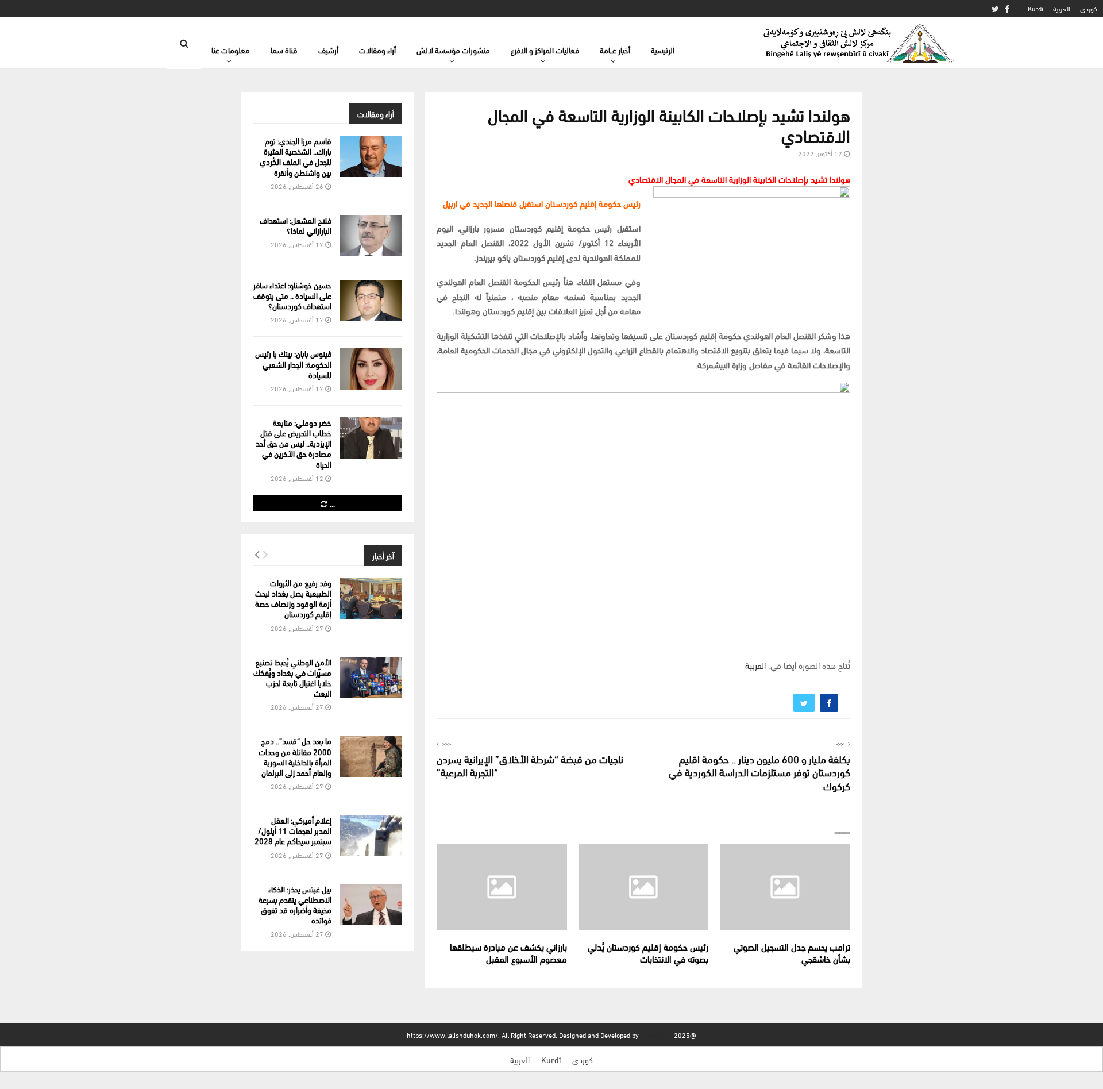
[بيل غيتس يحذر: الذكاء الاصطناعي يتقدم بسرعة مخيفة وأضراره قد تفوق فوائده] (371, 904)
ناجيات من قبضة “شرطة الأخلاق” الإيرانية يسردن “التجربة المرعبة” (530, 765)
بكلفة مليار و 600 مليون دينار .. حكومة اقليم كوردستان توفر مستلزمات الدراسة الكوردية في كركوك (759, 772)
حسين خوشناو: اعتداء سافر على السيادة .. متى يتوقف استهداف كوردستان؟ (292, 295)
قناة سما (284, 50)
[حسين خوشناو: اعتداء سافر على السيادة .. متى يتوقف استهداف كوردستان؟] (371, 300)
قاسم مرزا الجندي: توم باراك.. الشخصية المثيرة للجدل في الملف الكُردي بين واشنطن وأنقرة (295, 156)
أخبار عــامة (615, 50)
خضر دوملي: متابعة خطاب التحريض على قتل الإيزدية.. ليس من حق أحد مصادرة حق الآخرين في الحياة (293, 443)
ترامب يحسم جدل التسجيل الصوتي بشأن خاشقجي (792, 952)
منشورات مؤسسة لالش (453, 50)
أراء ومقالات (377, 50)
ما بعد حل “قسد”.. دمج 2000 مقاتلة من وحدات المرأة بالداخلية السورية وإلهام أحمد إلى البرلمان (295, 756)
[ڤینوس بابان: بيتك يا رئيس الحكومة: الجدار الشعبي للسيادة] (371, 369)
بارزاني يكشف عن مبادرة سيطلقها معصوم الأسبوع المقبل (508, 952)
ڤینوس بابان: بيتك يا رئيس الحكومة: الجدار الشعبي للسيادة (293, 363)
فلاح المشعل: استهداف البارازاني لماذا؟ (295, 225)
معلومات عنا (230, 50)
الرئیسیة (662, 50)
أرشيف (328, 50)
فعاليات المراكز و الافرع (545, 50)
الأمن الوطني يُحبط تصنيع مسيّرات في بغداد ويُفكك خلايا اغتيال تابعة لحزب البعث (292, 677)
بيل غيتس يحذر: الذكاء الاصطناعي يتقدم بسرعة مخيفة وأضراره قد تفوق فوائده (295, 904)
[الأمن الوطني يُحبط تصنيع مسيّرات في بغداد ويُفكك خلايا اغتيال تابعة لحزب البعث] (371, 677)
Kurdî (1035, 8)
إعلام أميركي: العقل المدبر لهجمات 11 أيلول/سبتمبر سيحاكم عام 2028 (292, 830)
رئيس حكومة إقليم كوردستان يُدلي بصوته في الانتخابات (648, 952)
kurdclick (654, 1035)
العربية (1061, 8)
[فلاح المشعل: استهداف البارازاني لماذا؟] (371, 235)
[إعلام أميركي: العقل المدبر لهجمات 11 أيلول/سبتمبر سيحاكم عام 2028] (371, 835)
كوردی (1088, 8)
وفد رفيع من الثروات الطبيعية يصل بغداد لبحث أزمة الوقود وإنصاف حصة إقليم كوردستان (293, 598)
